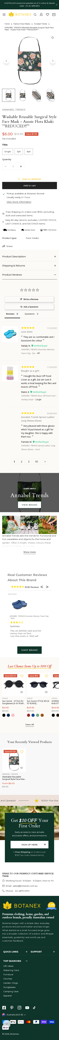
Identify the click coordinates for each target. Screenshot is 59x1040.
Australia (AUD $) (15, 1014)
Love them (27, 331)
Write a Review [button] (30, 299)
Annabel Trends (40, 24)
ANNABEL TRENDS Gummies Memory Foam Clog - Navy (29, 617)
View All (29, 724)
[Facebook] (4, 1008)
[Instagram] (19, 1008)
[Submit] (44, 844)
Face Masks (32, 238)
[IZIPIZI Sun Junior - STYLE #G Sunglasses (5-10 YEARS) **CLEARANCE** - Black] (4, 715)
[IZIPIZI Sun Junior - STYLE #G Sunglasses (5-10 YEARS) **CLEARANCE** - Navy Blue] (8, 715)
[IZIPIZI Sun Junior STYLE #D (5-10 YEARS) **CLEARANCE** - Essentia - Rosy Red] (28, 715)
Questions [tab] (30, 313)
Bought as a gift (30, 370)
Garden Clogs (10, 983)
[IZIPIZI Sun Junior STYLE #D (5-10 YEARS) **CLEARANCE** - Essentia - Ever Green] (37, 715)
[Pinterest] (12, 1008)
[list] (29, 60)
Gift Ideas (8, 966)
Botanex (14, 1034)
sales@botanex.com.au (25, 886)
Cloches (7, 978)
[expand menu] (4, 14)
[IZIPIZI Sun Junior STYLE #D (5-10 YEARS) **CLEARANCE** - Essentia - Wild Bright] (42, 715)
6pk (29, 151)
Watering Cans (11, 970)
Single (7, 151)
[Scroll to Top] (53, 1024)
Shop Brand (29, 650)
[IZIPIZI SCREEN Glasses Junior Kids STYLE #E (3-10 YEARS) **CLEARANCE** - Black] (53, 715)
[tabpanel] (29, 256)
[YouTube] (27, 1008)
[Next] (53, 61)
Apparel (7, 995)
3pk (19, 151)
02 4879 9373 (21, 891)
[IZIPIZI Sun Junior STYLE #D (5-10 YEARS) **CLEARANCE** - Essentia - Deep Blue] (33, 715)
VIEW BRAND (29, 505)
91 (36, 461)
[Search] (35, 14)
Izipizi (5, 698)
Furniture (8, 974)
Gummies (15, 626)
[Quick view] (21, 692)
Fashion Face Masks (22, 24)
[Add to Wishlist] (22, 676)
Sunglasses (9, 987)
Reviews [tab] (10, 313)
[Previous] (6, 61)
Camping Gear (11, 991)
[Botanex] (20, 14)
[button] (54, 14)
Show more (29, 552)
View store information (19, 202)
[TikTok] (35, 1007)
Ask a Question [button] (31, 306)
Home (7, 24)
